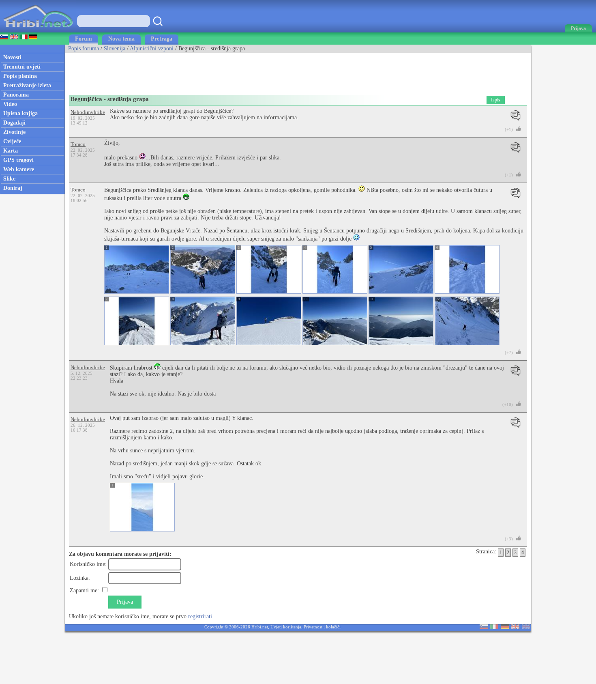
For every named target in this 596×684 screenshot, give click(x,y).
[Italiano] (494, 627)
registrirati (200, 616)
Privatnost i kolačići (322, 626)
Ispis (495, 100)
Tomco (78, 144)
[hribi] (38, 31)
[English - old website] (526, 627)
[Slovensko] (484, 627)
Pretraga (161, 39)
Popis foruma (83, 48)
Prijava (125, 602)
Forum (83, 39)
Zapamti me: (84, 590)
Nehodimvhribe (88, 112)
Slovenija (114, 48)
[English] (515, 627)
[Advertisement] (212, 71)
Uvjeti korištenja (285, 626)
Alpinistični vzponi (152, 48)
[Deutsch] (505, 627)
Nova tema (121, 39)
